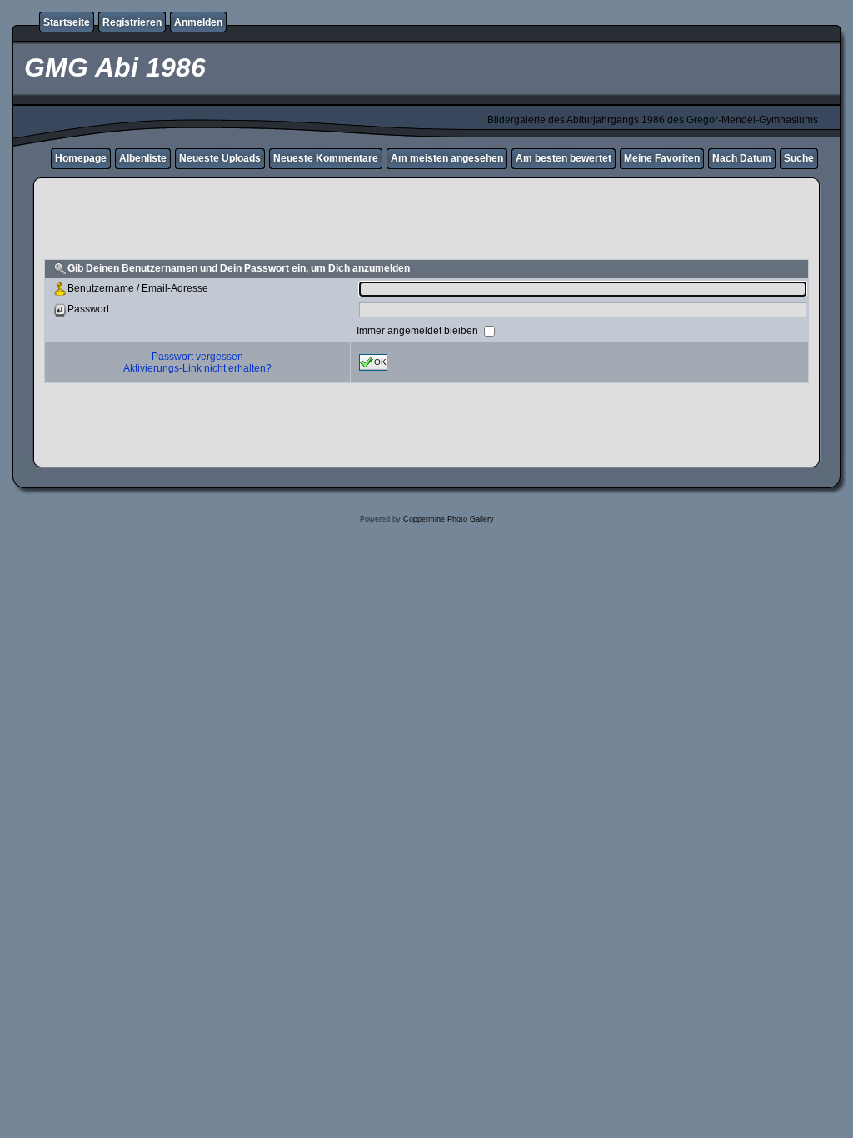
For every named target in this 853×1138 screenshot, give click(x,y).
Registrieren (132, 22)
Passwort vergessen (197, 356)
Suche (799, 158)
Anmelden (198, 22)
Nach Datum (741, 158)
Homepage (81, 158)
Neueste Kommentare (325, 158)
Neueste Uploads (220, 158)
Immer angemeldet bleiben (419, 330)
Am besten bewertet (563, 158)
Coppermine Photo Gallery (448, 519)
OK (380, 361)
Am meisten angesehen (447, 158)
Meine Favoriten (662, 158)
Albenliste (143, 158)
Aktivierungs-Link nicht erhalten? (197, 368)
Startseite (66, 22)
